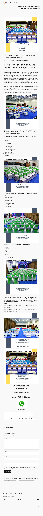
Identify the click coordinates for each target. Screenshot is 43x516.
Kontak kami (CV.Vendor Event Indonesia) (30, 8)
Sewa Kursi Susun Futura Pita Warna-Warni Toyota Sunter (26, 418)
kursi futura (19, 60)
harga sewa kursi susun (20, 412)
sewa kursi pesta (25, 416)
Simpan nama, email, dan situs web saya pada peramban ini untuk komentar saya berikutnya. (20, 468)
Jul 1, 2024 (6, 60)
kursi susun (22, 414)
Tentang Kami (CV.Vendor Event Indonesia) (30, 11)
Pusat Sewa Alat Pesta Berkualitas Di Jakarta (17, 2)
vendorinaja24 (13, 60)
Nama (6, 451)
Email (5, 456)
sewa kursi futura (8, 416)
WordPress (11, 511)
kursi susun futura (25, 60)
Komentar (6, 438)
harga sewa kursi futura (9, 412)
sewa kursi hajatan (16, 416)
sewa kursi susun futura (9, 418)
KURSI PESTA (15, 414)
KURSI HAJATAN (8, 414)
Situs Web (6, 462)
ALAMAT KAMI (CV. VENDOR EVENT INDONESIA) (28, 6)
